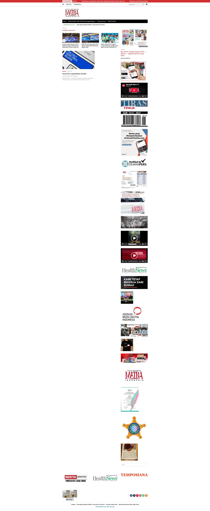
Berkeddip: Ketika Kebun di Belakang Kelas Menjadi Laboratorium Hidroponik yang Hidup (109, 46)
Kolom (64, 71)
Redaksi (73, 504)
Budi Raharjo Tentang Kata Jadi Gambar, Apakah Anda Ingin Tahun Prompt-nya (77, 1)
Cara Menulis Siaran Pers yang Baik (69, 76)
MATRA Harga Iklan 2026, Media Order (129, 504)
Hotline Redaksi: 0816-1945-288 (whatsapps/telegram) (81, 21)
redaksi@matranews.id (69, 24)
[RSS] (146, 495)
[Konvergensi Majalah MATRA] (71, 12)
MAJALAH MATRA (125, 58)
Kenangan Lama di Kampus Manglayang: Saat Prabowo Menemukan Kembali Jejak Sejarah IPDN (129, 1)
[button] (143, 4)
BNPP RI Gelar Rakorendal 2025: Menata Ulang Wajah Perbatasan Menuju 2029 (70, 46)
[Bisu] (143, 96)
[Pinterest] (137, 495)
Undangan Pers (77, 4)
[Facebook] (131, 495)
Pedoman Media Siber (111, 504)
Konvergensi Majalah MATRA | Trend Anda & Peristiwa (91, 24)
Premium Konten (101, 21)
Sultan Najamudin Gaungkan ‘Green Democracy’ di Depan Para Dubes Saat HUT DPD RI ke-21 (90, 46)
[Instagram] (140, 495)
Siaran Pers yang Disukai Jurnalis (74, 74)
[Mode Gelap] (147, 4)
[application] (134, 90)
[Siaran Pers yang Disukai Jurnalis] (78, 60)
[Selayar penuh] (145, 96)
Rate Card (68, 4)
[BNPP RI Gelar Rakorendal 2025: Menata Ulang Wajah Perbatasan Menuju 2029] (71, 38)
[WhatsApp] (143, 495)
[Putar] (123, 96)
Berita (64, 21)
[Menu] (63, 4)
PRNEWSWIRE (112, 21)
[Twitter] (134, 495)
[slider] (133, 244)
